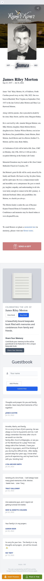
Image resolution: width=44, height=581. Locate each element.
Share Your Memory (14, 350)
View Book (11, 315)
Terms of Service (28, 571)
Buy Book (23, 315)
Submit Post (22, 389)
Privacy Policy (15, 571)
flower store (28, 230)
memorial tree (30, 227)
